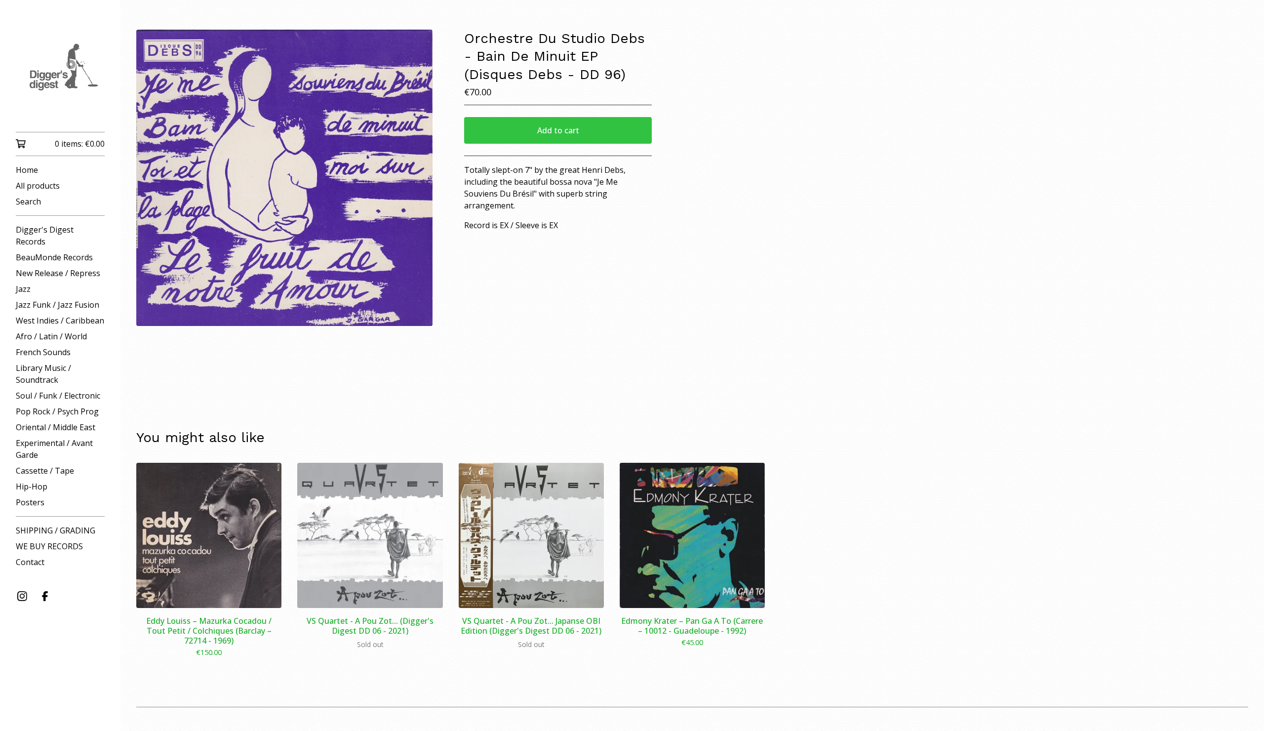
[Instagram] (22, 596)
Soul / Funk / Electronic (58, 395)
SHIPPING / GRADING (55, 530)
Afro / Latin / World (51, 336)
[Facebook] (45, 596)
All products (38, 185)
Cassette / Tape (45, 470)
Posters (30, 502)
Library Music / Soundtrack (43, 374)
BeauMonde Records (54, 257)
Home (27, 169)
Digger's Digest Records (45, 235)
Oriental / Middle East (55, 427)
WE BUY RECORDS (49, 546)
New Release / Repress (58, 273)
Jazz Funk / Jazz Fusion (57, 304)
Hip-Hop (31, 486)
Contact (30, 562)
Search (28, 201)
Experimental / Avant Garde (54, 449)
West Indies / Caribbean (60, 320)
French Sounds (43, 352)
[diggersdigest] (60, 73)
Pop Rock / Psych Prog (57, 411)
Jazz (23, 289)
